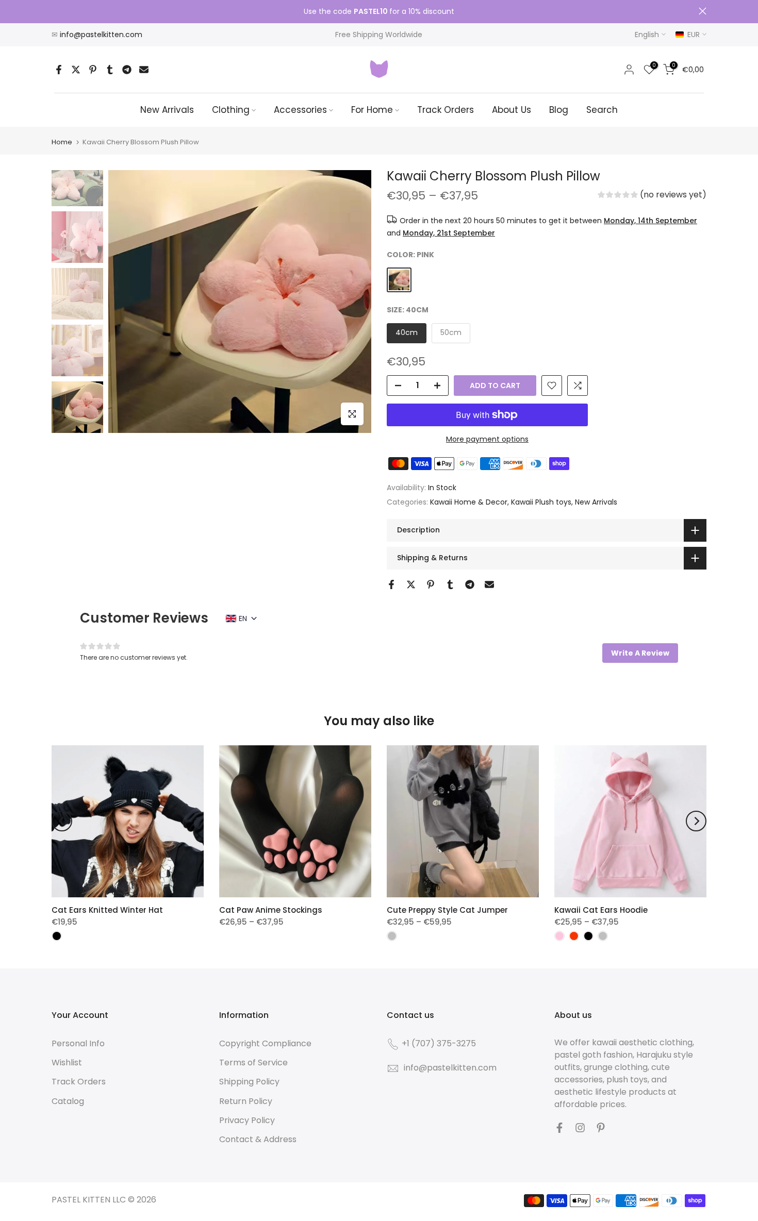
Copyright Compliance (265, 1043)
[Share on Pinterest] (92, 69)
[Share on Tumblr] (109, 69)
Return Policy (245, 1101)
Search (602, 110)
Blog (558, 110)
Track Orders (445, 110)
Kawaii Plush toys (541, 502)
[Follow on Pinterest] (601, 1127)
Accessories (300, 110)
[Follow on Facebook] (559, 1127)
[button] (652, 196)
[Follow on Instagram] (580, 1127)
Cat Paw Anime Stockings (270, 910)
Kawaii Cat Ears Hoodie (601, 910)
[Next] (696, 821)
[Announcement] (379, 12)
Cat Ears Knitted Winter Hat (107, 910)
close (55, 11)
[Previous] (62, 821)
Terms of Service (253, 1062)
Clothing (231, 110)
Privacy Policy (247, 1120)
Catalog (68, 1101)
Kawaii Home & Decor (468, 502)
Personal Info (78, 1043)
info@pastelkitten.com (101, 34)
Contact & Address (257, 1139)
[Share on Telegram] (126, 69)
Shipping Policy (249, 1082)
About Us (511, 110)
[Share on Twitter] (75, 69)
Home (62, 142)
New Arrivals (167, 110)
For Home (372, 110)
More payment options (487, 439)
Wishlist (67, 1062)
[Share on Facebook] (58, 69)
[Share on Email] (144, 69)
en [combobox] (243, 618)
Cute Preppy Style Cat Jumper (447, 910)
